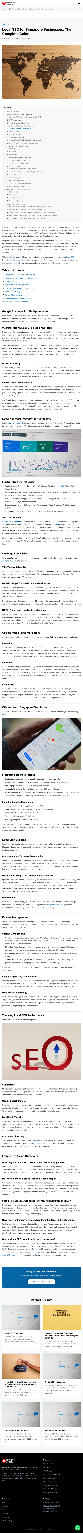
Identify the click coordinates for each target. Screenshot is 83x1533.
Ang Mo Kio (59, 486)
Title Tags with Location (17, 137)
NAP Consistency (15, 120)
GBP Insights (13, 192)
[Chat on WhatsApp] (77, 1527)
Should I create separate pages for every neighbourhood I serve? (32, 212)
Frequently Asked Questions (16, 204)
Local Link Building (13, 166)
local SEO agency (9, 1255)
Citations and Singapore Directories (18, 158)
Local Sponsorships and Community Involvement (26, 172)
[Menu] (79, 3)
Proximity (12, 149)
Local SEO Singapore (13, 1333)
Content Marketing (49, 1478)
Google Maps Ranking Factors (17, 146)
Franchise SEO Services (56, 1430)
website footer (31, 614)
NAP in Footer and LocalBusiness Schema (23, 143)
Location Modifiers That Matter (20, 128)
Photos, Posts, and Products (19, 123)
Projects (5, 1506)
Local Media (13, 175)
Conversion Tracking (16, 201)
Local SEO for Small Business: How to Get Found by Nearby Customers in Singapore (20, 1384)
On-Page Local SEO (13, 134)
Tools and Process (15, 131)
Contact (5, 1513)
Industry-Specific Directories (19, 163)
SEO (9, 9)
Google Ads (35, 1143)
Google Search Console (17, 195)
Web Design (47, 1471)
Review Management (13, 178)
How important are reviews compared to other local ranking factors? (33, 215)
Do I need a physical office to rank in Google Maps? (27, 209)
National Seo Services (55, 1382)
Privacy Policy (7, 1521)
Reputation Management (52, 1489)
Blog (3, 1510)
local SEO (70, 257)
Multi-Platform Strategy (17, 186)
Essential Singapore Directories (19, 160)
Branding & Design (49, 1482)
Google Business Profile (16, 260)
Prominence (13, 155)
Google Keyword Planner (12, 521)
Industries (5, 1517)
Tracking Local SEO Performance (18, 189)
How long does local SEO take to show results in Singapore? (30, 206)
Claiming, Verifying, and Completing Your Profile (25, 117)
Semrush (55, 524)
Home (4, 9)
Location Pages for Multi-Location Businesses (25, 140)
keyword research (14, 423)
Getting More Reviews (16, 180)
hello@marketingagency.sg (52, 1502)
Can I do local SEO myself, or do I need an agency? (27, 218)
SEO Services (48, 1464)
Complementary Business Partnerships (22, 169)
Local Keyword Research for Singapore (20, 126)
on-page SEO (7, 561)
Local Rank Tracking (16, 198)
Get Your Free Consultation (41, 1282)
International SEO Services (16, 1430)
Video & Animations (50, 1485)
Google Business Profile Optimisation (19, 114)
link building (25, 697)
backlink (38, 891)
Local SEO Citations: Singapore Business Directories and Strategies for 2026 (61, 1335)
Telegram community (54, 905)
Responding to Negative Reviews (20, 183)
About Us (5, 1503)
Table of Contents (12, 111)
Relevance (12, 152)
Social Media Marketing (51, 1474)
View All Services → (50, 1492)
